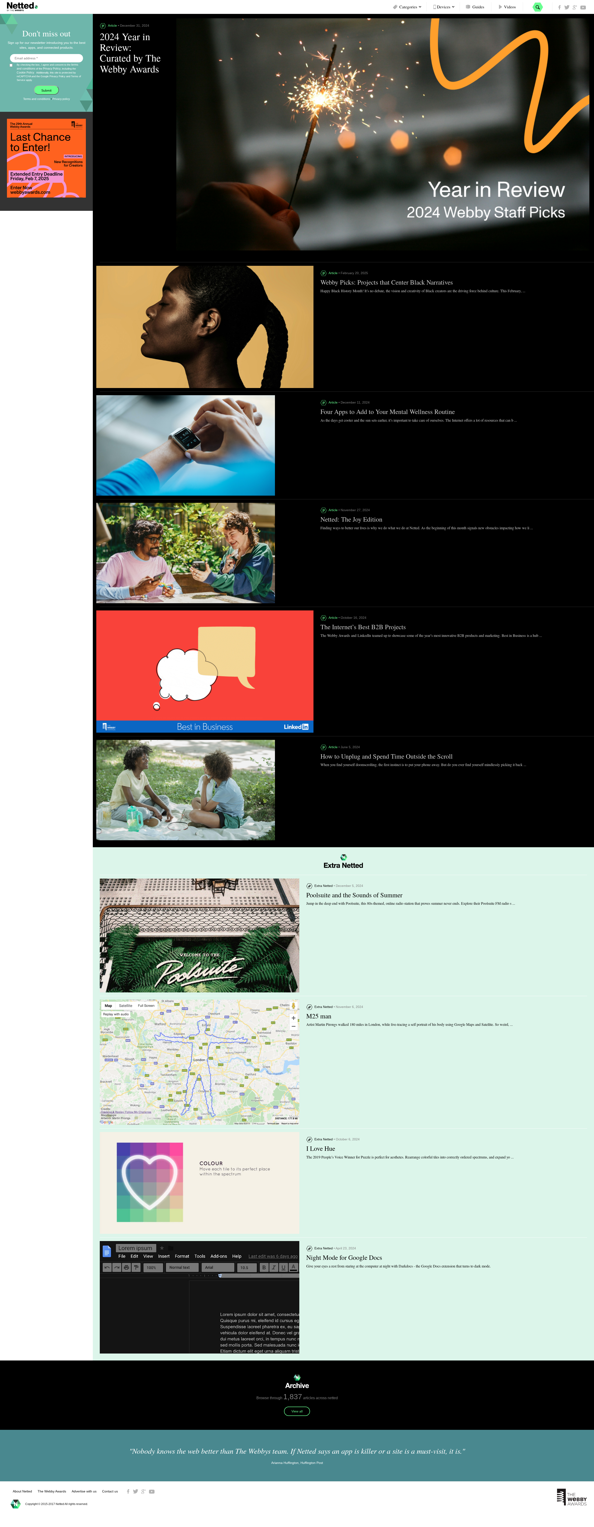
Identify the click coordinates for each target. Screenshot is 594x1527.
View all (297, 1411)
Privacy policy (61, 99)
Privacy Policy (52, 68)
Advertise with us (84, 1491)
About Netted (22, 1491)
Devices (443, 7)
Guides (478, 7)
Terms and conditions (36, 99)
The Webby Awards (52, 1491)
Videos (510, 7)
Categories (408, 7)
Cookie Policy (25, 72)
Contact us (110, 1491)
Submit (46, 90)
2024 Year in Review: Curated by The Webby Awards (130, 52)
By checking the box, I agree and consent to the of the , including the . (49, 72)
